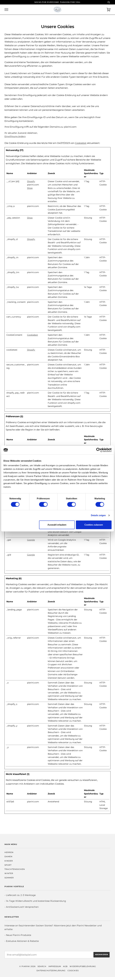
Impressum (54, 966)
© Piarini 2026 (27, 966)
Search (42, 966)
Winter (8, 873)
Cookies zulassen (93, 524)
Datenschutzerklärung (51, 970)
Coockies (73, 970)
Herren (8, 852)
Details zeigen (98, 515)
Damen (8, 856)
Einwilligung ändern (15, 136)
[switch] (43, 504)
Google (31, 540)
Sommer (9, 878)
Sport (8, 865)
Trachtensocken (14, 869)
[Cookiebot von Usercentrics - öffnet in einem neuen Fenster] (98, 450)
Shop (29, 188)
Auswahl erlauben (56, 524)
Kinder (8, 861)
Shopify (31, 181)
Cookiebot (80, 143)
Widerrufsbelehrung (83, 966)
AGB (65, 966)
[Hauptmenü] (6, 9)
